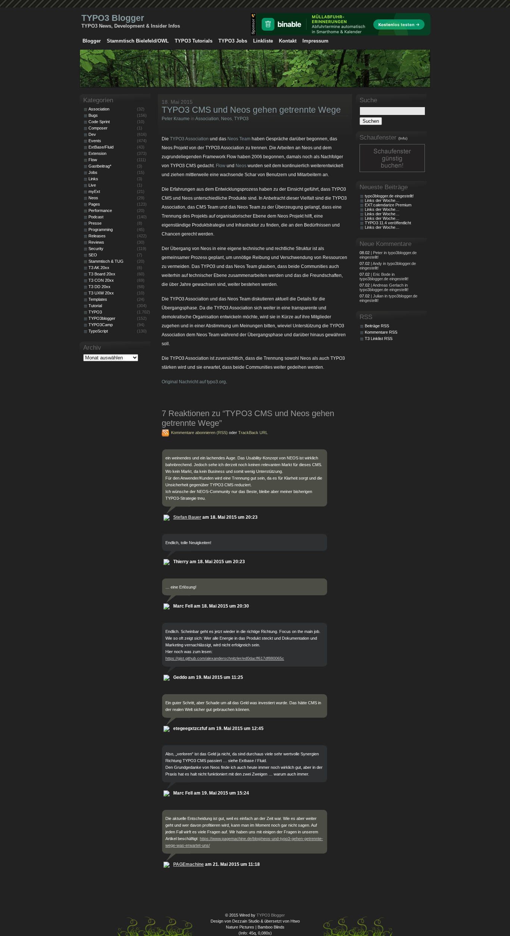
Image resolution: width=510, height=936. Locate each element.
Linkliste (263, 41)
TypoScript (98, 331)
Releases (97, 236)
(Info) (402, 138)
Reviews (96, 242)
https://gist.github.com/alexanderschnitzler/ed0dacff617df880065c (224, 658)
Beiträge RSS (377, 326)
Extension (97, 153)
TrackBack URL (253, 432)
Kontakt (287, 41)
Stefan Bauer (187, 517)
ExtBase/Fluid (100, 147)
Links (93, 179)
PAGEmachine (188, 864)
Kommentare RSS (381, 332)
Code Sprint (99, 121)
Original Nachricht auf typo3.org (194, 381)
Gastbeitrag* (99, 166)
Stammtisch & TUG (106, 261)
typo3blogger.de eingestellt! (389, 196)
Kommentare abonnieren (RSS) (199, 432)
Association (207, 118)
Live (92, 185)
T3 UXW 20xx (101, 293)
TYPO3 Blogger (112, 18)
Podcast (95, 217)
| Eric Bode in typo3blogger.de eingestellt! (384, 276)
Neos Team (239, 138)
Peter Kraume (176, 118)
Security (95, 248)
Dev (92, 134)
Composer (98, 128)
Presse (95, 223)
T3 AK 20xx (98, 267)
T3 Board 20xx (101, 274)
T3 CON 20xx (101, 280)
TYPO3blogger (101, 318)
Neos (226, 118)
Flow (221, 165)
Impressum (315, 41)
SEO (92, 255)
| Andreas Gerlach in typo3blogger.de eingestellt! (384, 287)
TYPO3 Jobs (232, 41)
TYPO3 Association (189, 138)
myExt (94, 191)
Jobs (92, 172)
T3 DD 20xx (99, 286)
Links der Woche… (382, 200)
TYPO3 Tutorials (193, 41)
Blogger (92, 41)
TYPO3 (241, 118)
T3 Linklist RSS (378, 338)
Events (94, 140)
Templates (97, 299)
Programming (100, 229)
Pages (94, 204)
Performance (100, 210)
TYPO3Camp (100, 324)
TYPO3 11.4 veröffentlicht (388, 223)
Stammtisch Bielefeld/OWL (138, 41)
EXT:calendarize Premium (388, 205)
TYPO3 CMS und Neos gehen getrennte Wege (251, 110)
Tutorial (95, 305)
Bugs (93, 115)
